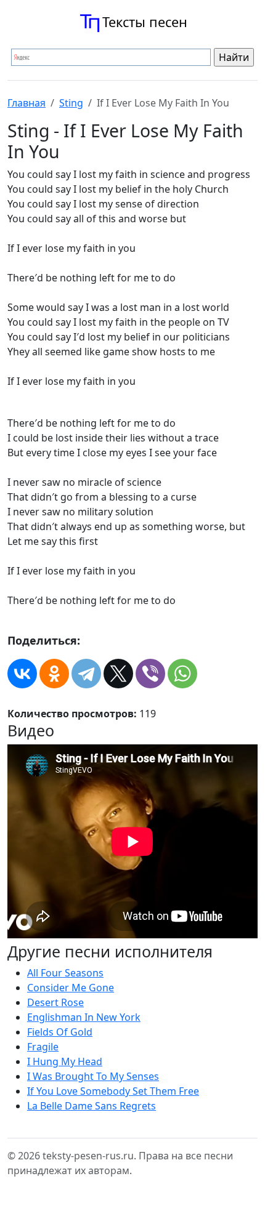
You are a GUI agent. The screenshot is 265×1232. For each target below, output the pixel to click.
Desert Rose (55, 1002)
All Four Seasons (65, 973)
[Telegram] (86, 673)
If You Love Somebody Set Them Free (113, 1091)
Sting (71, 103)
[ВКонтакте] (22, 673)
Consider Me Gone (70, 987)
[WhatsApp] (182, 673)
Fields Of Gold (59, 1032)
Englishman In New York (84, 1017)
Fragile (43, 1046)
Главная (26, 103)
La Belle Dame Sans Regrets (91, 1106)
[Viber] (150, 673)
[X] (118, 673)
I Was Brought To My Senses (93, 1076)
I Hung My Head (64, 1061)
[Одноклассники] (54, 673)
